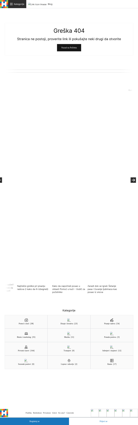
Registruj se (34, 421)
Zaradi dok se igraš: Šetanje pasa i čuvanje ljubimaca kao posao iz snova (102, 289)
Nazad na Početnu (69, 47)
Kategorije (19, 4)
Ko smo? (61, 413)
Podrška (29, 413)
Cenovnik (70, 413)
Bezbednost (37, 413)
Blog (50, 4)
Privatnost (47, 413)
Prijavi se (103, 421)
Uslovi (54, 413)
